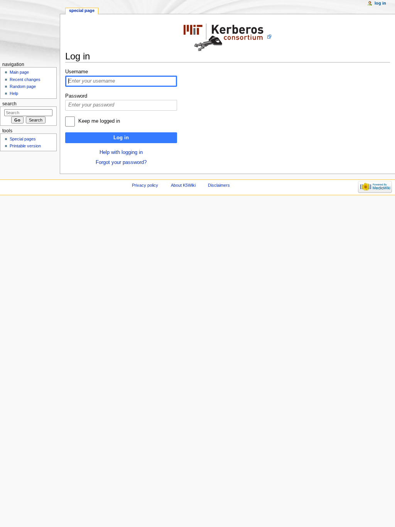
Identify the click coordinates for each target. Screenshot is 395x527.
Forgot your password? (121, 162)
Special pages (23, 139)
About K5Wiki (183, 185)
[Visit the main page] (30, 30)
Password (76, 96)
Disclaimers (219, 185)
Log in (121, 137)
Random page (23, 86)
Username (76, 71)
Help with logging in (121, 152)
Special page (82, 10)
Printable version (25, 146)
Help (14, 93)
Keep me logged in (99, 121)
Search (9, 103)
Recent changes (25, 79)
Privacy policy (145, 185)
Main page (19, 72)
